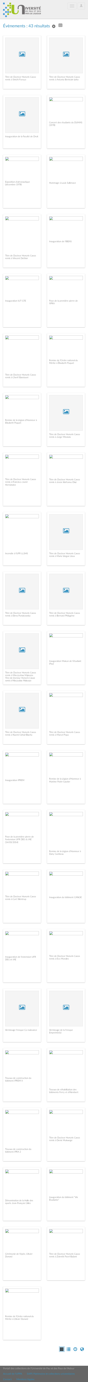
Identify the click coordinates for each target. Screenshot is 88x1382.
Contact (7, 1379)
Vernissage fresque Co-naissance (21, 1030)
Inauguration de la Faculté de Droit (21, 136)
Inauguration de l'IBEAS (60, 241)
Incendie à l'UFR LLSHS (16, 553)
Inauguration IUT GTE (15, 301)
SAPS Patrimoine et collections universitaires (51, 1374)
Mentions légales (25, 1379)
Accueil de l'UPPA (12, 1374)
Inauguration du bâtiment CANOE (65, 897)
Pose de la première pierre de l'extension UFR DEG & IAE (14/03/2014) (19, 839)
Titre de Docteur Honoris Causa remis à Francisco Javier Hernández (20, 482)
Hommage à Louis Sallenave (62, 183)
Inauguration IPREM (14, 780)
